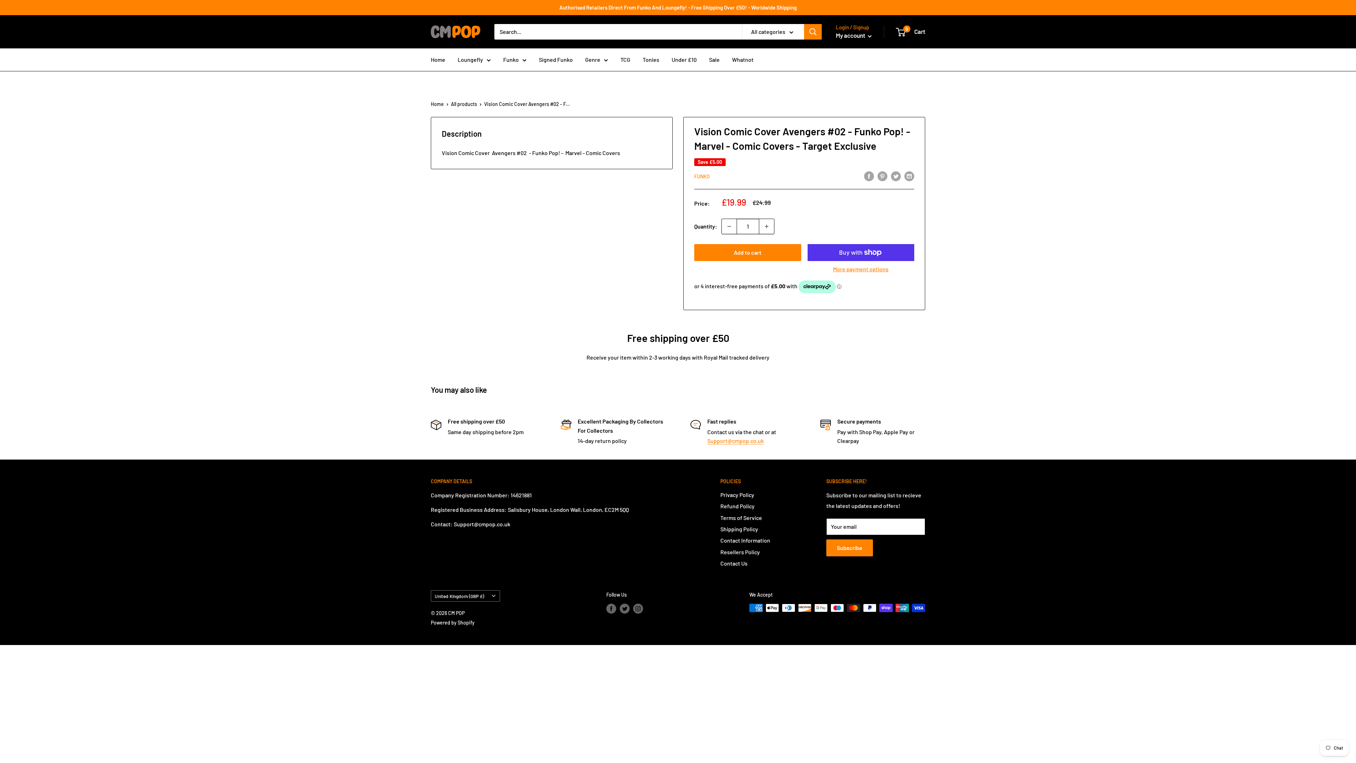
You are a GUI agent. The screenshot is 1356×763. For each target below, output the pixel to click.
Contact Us (734, 563)
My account (851, 35)
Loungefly (470, 59)
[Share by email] (909, 175)
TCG (625, 59)
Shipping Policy (739, 529)
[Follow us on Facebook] (611, 609)
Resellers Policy (740, 552)
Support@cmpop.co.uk (735, 440)
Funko (511, 59)
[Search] (813, 32)
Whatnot (743, 59)
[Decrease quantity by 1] (729, 226)
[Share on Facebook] (869, 175)
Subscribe (849, 547)
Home (438, 59)
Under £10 (684, 59)
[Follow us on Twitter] (625, 609)
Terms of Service (741, 517)
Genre (592, 59)
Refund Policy (737, 506)
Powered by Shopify (453, 623)
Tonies (651, 59)
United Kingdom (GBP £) (459, 596)
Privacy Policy (737, 494)
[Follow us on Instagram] (638, 609)
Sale (714, 59)
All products (464, 104)
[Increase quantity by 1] (766, 226)
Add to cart (747, 252)
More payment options (860, 269)
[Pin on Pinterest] (882, 175)
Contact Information (745, 540)
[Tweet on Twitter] (896, 175)
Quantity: (705, 226)
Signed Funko (556, 59)
